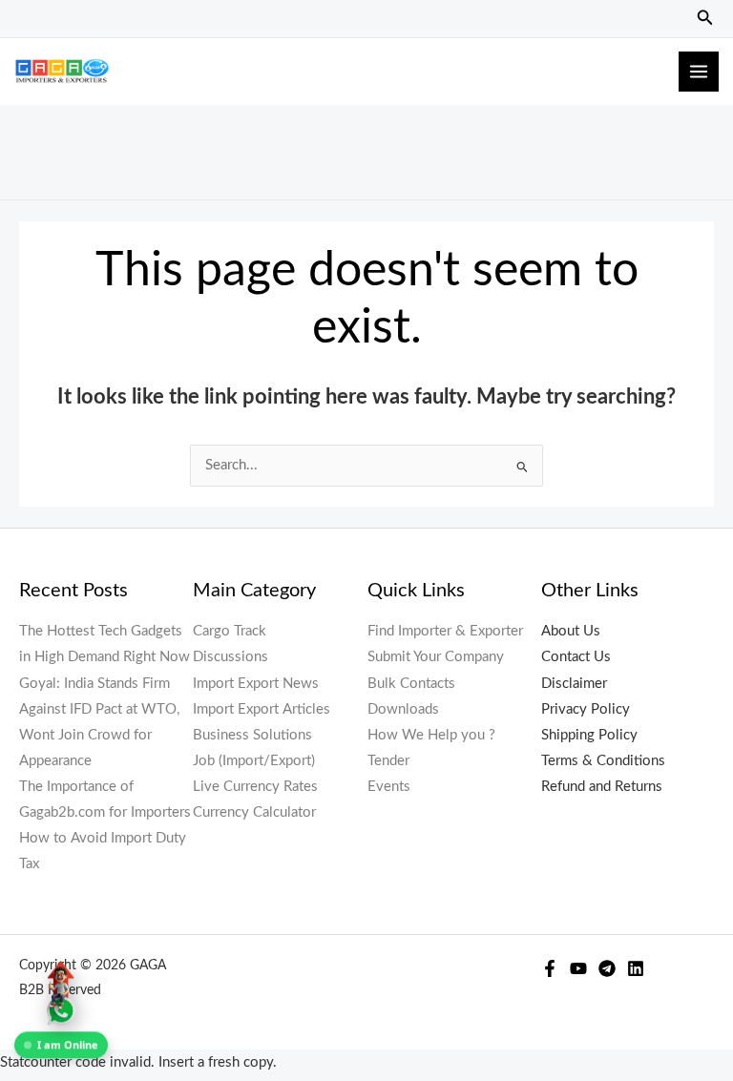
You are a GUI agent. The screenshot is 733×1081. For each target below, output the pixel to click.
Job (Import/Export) (254, 761)
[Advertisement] (376, 148)
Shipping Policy (589, 735)
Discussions (230, 657)
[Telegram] (607, 968)
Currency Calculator (254, 812)
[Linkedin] (635, 968)
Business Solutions (252, 735)
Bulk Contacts (411, 683)
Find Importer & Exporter (445, 631)
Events (388, 787)
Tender (388, 761)
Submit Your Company (435, 657)
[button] (705, 18)
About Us (570, 631)
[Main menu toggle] (699, 72)
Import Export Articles (261, 709)
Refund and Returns (601, 787)
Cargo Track (229, 631)
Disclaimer (574, 683)
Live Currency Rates (255, 787)
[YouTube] (578, 968)
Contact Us (576, 657)
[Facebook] (549, 968)
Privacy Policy (585, 709)
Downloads (403, 709)
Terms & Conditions (603, 761)
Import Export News (256, 683)
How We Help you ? (431, 735)
